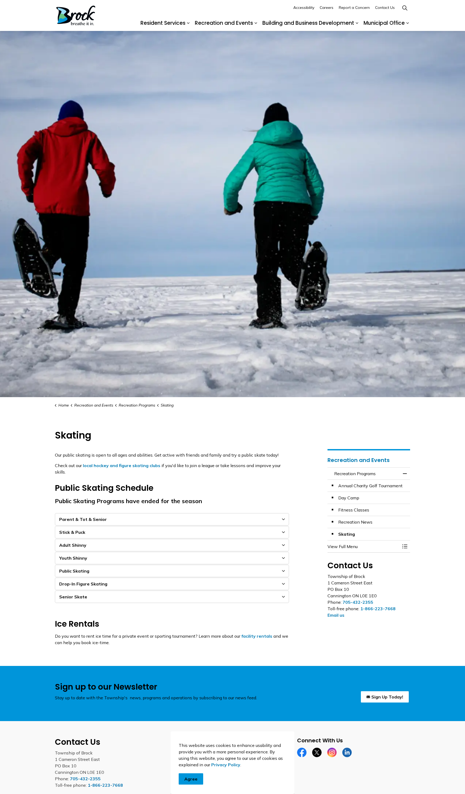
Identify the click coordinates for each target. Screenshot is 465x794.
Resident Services (162, 23)
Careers (326, 7)
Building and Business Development (308, 23)
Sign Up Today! (387, 697)
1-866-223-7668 (378, 608)
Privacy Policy (225, 764)
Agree (191, 779)
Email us (335, 615)
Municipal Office (384, 23)
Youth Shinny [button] (73, 558)
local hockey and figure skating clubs (121, 465)
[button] (363, 546)
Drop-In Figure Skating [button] (83, 584)
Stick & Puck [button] (72, 532)
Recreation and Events (224, 23)
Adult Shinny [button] (72, 545)
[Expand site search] (404, 8)
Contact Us (385, 7)
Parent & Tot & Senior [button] (83, 519)
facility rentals (256, 636)
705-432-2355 (358, 602)
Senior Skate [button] (73, 596)
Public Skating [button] (74, 571)
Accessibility (303, 7)
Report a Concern (354, 7)
